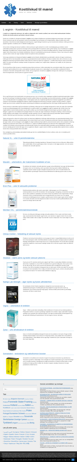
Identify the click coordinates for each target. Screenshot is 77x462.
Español (11, 434)
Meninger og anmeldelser (41, 22)
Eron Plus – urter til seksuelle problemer (20, 186)
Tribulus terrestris (30, 419)
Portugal (6, 413)
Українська (12, 443)
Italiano (22, 436)
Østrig (32, 423)
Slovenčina (7, 441)
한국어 (32, 436)
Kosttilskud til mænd (36, 9)
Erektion (31, 399)
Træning (16, 22)
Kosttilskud (6, 408)
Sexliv (22, 22)
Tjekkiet (24, 419)
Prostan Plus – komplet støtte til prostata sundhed (57, 436)
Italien (28, 405)
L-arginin (12, 407)
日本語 (27, 436)
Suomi (16, 434)
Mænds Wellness (31, 407)
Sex (7, 416)
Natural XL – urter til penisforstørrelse (18, 138)
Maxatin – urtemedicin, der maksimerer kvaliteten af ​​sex (26, 162)
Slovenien (22, 416)
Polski (13, 439)
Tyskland (7, 422)
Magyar (6, 436)
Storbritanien (8, 419)
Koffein (32, 405)
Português (19, 439)
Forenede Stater (16, 402)
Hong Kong (20, 405)
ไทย (35, 441)
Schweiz (21, 413)
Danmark (21, 399)
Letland (15, 407)
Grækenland (6, 405)
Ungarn (15, 423)
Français (21, 434)
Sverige (17, 419)
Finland (5, 402)
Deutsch (28, 432)
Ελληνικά (34, 432)
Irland (23, 405)
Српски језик (23, 441)
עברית (27, 434)
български (16, 432)
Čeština (22, 432)
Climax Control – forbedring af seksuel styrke (22, 234)
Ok (73, 459)
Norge (4, 410)
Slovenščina (14, 441)
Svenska (30, 441)
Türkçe (6, 443)
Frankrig (28, 401)
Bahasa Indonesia (14, 436)
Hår (10, 22)
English (6, 434)
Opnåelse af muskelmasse (12, 410)
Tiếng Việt (19, 443)
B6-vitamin (5, 399)
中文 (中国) (26, 443)
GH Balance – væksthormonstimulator (52, 419)
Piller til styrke (22, 410)
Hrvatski (32, 434)
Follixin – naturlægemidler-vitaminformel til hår (56, 407)
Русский (31, 439)
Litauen (18, 407)
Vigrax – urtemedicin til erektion (16, 306)
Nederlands (7, 439)
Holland (13, 405)
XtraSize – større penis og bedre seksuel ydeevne (24, 258)
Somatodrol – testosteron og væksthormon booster (24, 354)
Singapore (11, 416)
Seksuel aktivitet (28, 413)
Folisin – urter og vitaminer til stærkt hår (54, 443)
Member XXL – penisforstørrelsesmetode (20, 210)
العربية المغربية (8, 432)
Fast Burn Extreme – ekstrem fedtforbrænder (55, 388)
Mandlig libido (23, 407)
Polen (29, 410)
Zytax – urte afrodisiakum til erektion (18, 330)
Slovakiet (16, 416)
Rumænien (13, 413)
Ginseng (34, 402)
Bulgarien (14, 399)
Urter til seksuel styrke (22, 423)
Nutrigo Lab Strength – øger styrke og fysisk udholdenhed (27, 282)
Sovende (28, 416)
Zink (28, 423)
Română (25, 439)
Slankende (29, 22)
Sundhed (4, 22)
